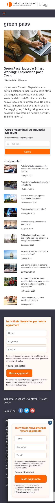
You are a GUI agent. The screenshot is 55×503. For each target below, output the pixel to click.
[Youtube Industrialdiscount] (32, 412)
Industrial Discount (14, 398)
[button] (4, 13)
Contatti (32, 398)
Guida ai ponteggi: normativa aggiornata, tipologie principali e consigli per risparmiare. (34, 238)
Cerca (27, 151)
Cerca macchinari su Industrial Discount (25, 131)
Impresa (23, 80)
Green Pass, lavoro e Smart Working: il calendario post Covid (24, 72)
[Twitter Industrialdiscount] (26, 412)
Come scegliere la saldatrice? (33, 209)
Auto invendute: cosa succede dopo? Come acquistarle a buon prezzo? (34, 169)
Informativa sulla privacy (16, 385)
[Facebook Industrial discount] (20, 412)
